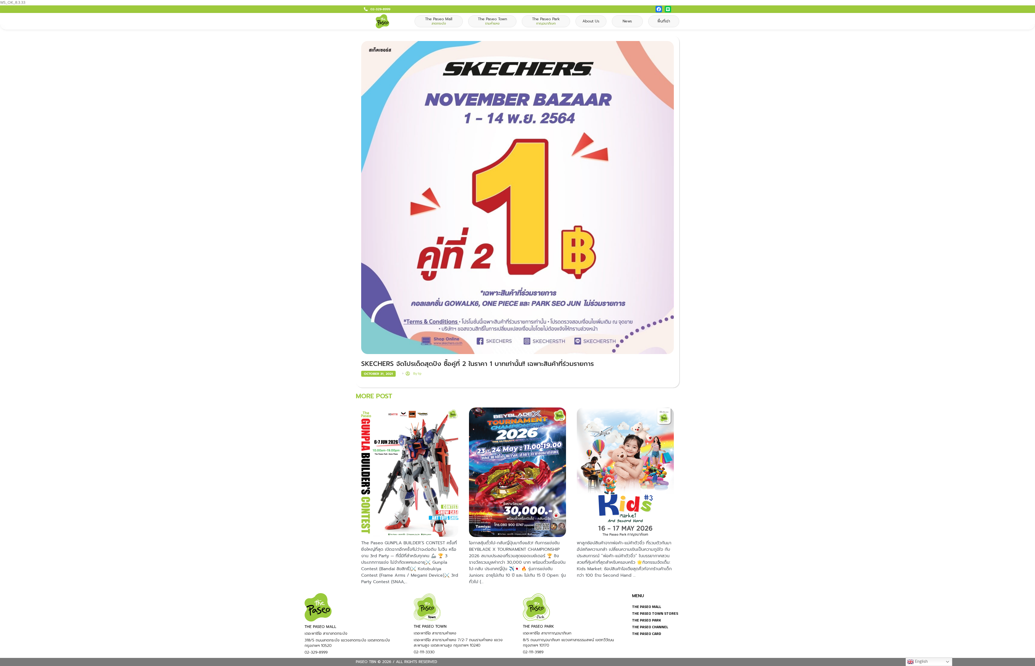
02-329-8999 (380, 9)
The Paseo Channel (650, 627)
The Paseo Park (646, 620)
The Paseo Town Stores (655, 613)
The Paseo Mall (646, 606)
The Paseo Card (646, 633)
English (921, 661)
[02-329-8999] (366, 9)
